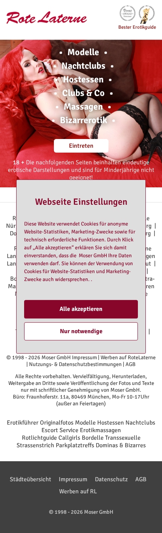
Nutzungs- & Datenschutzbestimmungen (75, 364)
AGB (130, 364)
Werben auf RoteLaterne (128, 357)
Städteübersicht (30, 479)
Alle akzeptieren (81, 309)
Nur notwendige (81, 331)
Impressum (84, 357)
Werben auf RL (78, 491)
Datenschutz (111, 479)
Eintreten (81, 146)
